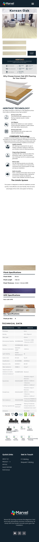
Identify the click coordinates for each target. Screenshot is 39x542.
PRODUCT (5, 462)
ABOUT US (5, 459)
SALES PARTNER (7, 467)
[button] (33, 4)
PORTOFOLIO (6, 470)
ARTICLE (4, 464)
